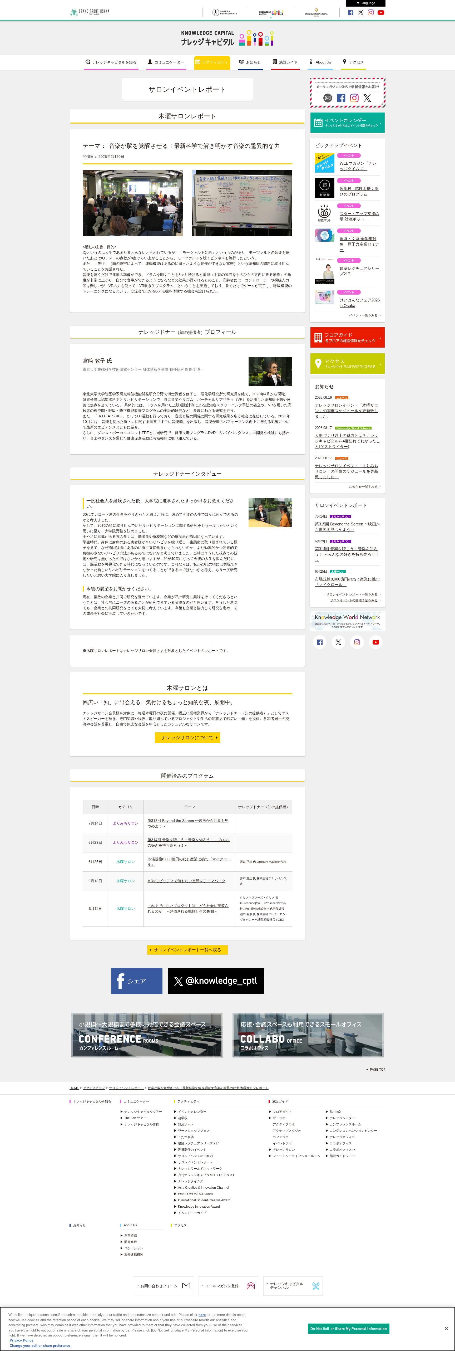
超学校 (180, 1118)
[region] (227, 1329)
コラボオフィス (338, 1143)
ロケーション (131, 1248)
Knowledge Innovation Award (197, 1206)
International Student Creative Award (202, 1200)
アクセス (356, 62)
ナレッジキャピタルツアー (141, 1112)
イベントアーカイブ (190, 1213)
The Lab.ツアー (133, 1118)
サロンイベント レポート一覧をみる (352, 594)
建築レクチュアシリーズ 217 (196, 1143)
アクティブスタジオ (287, 1131)
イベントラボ (282, 1143)
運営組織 (128, 1235)
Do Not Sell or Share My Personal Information (348, 1328)
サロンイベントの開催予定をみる (354, 600)
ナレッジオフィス (340, 1137)
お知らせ (253, 62)
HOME (74, 1088)
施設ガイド (288, 62)
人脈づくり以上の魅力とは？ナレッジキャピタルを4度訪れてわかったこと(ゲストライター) (347, 441)
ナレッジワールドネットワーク (198, 1168)
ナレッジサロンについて (187, 737)
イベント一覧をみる (363, 315)
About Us (323, 62)
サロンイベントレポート (126, 1088)
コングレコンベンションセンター (351, 1131)
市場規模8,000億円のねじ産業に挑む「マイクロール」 (347, 582)
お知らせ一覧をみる (363, 486)
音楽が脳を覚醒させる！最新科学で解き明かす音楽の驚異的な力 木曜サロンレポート (208, 1088)
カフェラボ (281, 1137)
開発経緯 (128, 1242)
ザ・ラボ (277, 1118)
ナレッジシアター (340, 1118)
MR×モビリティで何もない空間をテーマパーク (186, 881)
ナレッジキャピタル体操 (139, 1124)
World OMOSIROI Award (193, 1194)
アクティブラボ (284, 1124)
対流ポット (184, 1124)
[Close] (446, 1328)
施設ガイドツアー (340, 1156)
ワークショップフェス (192, 1131)
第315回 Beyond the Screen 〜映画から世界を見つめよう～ (347, 527)
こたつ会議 (184, 1137)
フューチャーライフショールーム (294, 1156)
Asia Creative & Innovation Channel (201, 1187)
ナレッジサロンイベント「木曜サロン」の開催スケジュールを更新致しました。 (346, 410)
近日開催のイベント (190, 1150)
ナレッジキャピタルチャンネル (286, 1286)
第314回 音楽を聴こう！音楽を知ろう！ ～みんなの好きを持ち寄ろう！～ (347, 554)
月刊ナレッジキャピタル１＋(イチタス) (204, 1175)
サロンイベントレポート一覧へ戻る (187, 950)
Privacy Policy (21, 1341)
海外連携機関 (131, 1254)
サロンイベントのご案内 (193, 1156)
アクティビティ (215, 62)
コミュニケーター (169, 62)
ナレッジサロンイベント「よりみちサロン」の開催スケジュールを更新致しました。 (346, 471)
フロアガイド (280, 1112)
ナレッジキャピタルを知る (114, 62)
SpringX (333, 1112)
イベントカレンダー (190, 1112)
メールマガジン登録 (222, 1286)
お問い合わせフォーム (159, 1286)
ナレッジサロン (282, 1150)
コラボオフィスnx (340, 1150)
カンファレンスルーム (343, 1124)
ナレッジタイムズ (188, 1181)
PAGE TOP (377, 1069)
